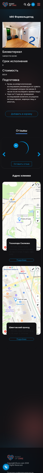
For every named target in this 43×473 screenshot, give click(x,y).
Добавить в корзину (21, 114)
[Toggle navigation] (39, 5)
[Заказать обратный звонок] (6, 467)
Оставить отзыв (21, 164)
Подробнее (21, 260)
